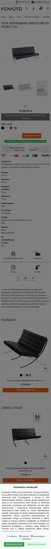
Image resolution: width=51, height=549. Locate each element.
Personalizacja (39, 536)
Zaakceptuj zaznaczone (36, 544)
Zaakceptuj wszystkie (14, 544)
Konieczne (13, 536)
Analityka (25, 536)
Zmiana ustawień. (26, 531)
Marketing (27, 539)
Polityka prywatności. (10, 531)
